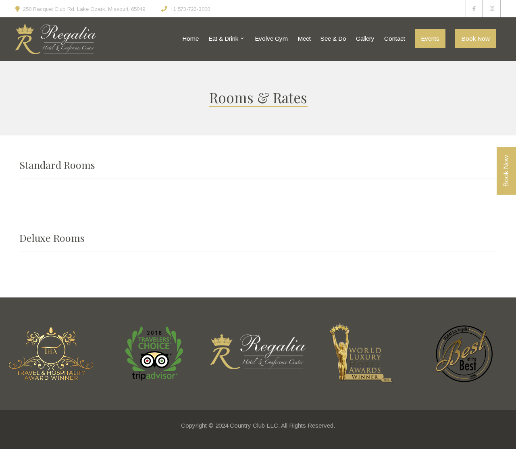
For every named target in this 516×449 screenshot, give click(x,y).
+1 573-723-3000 (190, 9)
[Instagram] (492, 8)
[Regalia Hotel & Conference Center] (55, 39)
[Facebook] (474, 8)
